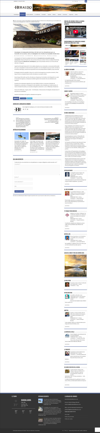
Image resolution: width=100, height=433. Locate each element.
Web (15, 186)
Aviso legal (67, 414)
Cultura (53, 14)
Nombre (16, 177)
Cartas (76, 14)
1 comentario (81, 297)
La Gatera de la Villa (81, 338)
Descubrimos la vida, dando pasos (77, 351)
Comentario (17, 164)
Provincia (22, 14)
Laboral (23, 20)
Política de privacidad (69, 416)
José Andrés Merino (81, 241)
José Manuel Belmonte (81, 354)
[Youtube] (77, 1)
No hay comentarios (77, 376)
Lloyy (78, 285)
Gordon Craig (79, 178)
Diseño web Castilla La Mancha (80, 430)
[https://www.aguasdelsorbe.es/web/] (59, 7)
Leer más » (67, 85)
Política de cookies (69, 418)
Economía (65, 14)
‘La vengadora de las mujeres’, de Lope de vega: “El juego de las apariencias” (77, 174)
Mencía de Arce (80, 100)
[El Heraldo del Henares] (23, 7)
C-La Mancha (37, 14)
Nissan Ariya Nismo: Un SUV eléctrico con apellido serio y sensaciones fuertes (78, 238)
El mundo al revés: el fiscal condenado (78, 282)
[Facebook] (74, 1)
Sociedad (44, 14)
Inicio (15, 20)
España (49, 14)
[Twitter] (75, 1)
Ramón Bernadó (80, 198)
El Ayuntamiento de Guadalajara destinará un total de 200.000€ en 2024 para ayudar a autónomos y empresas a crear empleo (51, 120)
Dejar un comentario (53, 55)
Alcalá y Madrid (30, 14)
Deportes (71, 14)
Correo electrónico (18, 181)
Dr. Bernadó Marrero (81, 78)
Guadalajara (16, 14)
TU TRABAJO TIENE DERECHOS (70, 211)
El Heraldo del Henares (20, 55)
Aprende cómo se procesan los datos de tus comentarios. (43, 195)
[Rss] (72, 1)
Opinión (59, 14)
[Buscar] (86, 1)
